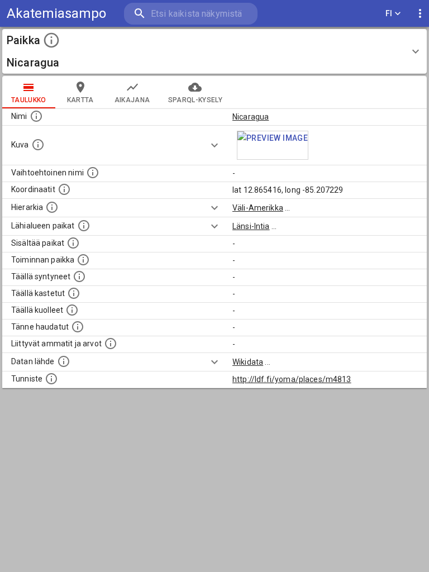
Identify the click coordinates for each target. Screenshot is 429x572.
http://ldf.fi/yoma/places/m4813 (291, 379)
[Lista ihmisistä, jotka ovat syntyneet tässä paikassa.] (79, 276)
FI (389, 13)
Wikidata (247, 362)
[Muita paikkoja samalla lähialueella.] (84, 226)
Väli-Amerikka (257, 207)
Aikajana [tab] (132, 100)
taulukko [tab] (28, 100)
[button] (214, 51)
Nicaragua (250, 116)
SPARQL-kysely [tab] (195, 100)
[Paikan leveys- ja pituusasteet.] (64, 189)
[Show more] (214, 145)
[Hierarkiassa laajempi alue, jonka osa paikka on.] (52, 207)
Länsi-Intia (251, 226)
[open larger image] (272, 145)
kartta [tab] (80, 100)
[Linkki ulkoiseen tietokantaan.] (64, 361)
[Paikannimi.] (36, 116)
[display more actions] (420, 14)
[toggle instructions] (51, 40)
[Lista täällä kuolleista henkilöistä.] (72, 310)
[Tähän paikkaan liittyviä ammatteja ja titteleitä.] (111, 343)
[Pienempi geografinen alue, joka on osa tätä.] (73, 243)
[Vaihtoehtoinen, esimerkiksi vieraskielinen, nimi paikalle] (93, 173)
